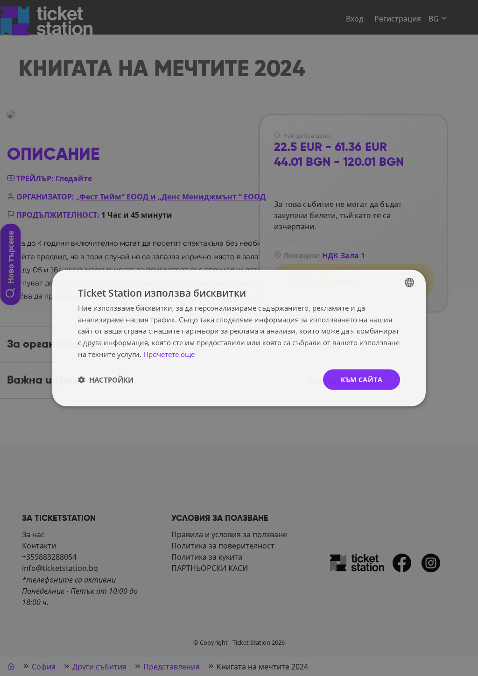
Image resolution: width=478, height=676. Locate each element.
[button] (106, 380)
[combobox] (409, 282)
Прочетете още (169, 353)
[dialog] (239, 338)
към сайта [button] (361, 379)
